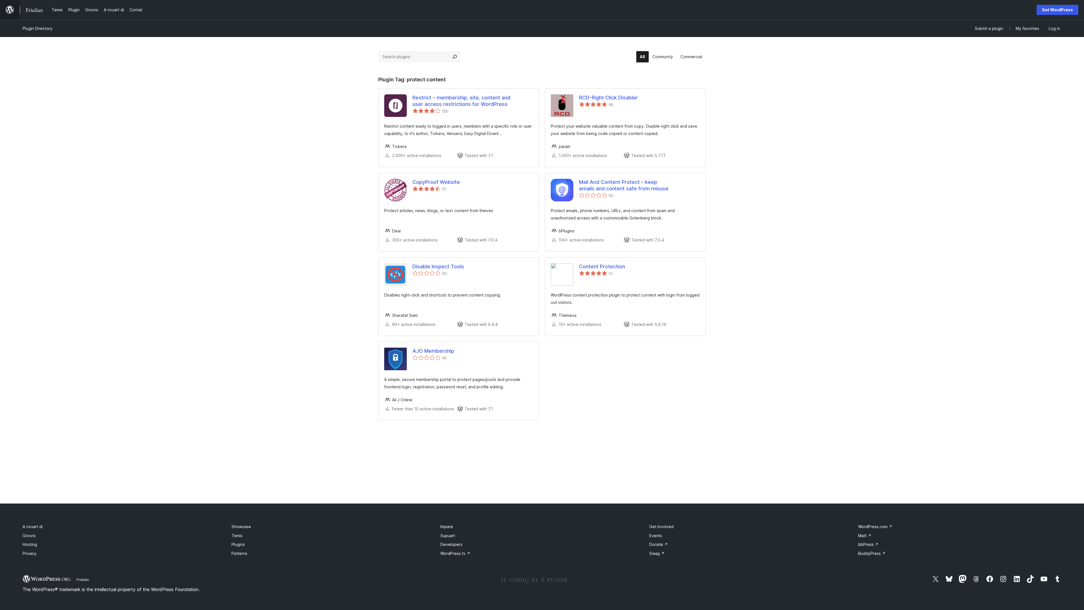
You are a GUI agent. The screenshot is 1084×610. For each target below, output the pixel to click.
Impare (446, 526)
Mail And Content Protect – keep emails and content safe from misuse (623, 185)
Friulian (83, 579)
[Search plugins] (454, 56)
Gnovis (29, 535)
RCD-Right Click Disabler (608, 98)
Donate (658, 544)
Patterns (239, 553)
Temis (236, 535)
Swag (657, 553)
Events (655, 535)
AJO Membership (433, 351)
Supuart (447, 535)
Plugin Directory (38, 28)
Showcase (241, 526)
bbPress (868, 544)
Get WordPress (1057, 9)
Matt (864, 535)
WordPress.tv (455, 553)
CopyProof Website (436, 182)
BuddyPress (872, 553)
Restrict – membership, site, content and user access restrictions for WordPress (461, 101)
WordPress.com (875, 526)
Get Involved (661, 526)
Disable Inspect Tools (438, 266)
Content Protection (602, 266)
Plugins (238, 544)
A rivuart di (33, 526)
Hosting (30, 544)
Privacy (29, 553)
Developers (451, 544)
